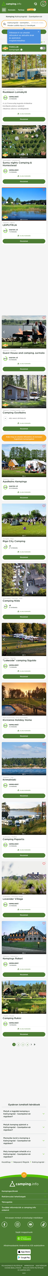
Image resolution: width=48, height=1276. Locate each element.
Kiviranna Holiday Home (17, 720)
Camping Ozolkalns (14, 412)
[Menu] (4, 10)
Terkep (21, 10)
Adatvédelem (41, 1265)
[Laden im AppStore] (24, 1251)
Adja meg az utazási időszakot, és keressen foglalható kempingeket (24, 438)
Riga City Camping (14, 541)
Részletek (24, 119)
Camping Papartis (13, 839)
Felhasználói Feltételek (12, 1265)
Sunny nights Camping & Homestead (17, 164)
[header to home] (11, 4)
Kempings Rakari (13, 958)
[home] (24, 1183)
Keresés (11, 10)
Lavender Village (13, 899)
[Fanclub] (31, 9)
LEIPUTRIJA (10, 225)
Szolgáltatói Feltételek (33, 1268)
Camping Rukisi (12, 1018)
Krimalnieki (9, 779)
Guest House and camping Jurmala (24, 353)
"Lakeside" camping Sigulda (19, 660)
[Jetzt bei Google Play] (24, 1257)
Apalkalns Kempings (15, 481)
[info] (21, 50)
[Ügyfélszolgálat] (35, 4)
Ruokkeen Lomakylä (15, 92)
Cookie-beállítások (13, 1268)
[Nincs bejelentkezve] (43, 4)
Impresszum (29, 1265)
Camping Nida (11, 600)
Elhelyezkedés (25, 113)
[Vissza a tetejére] (24, 1175)
